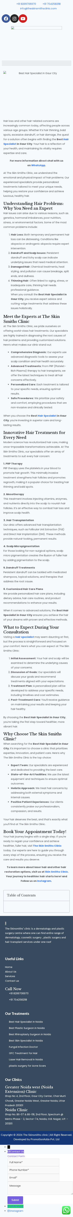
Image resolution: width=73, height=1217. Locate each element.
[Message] (40, 1194)
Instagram (44, 881)
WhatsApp (38, 165)
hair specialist (24, 637)
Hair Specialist (47, 415)
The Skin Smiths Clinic (46, 845)
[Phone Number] (33, 1170)
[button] (36, 63)
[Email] (33, 1177)
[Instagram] (8, 1211)
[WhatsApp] (8, 1206)
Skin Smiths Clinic (56, 871)
